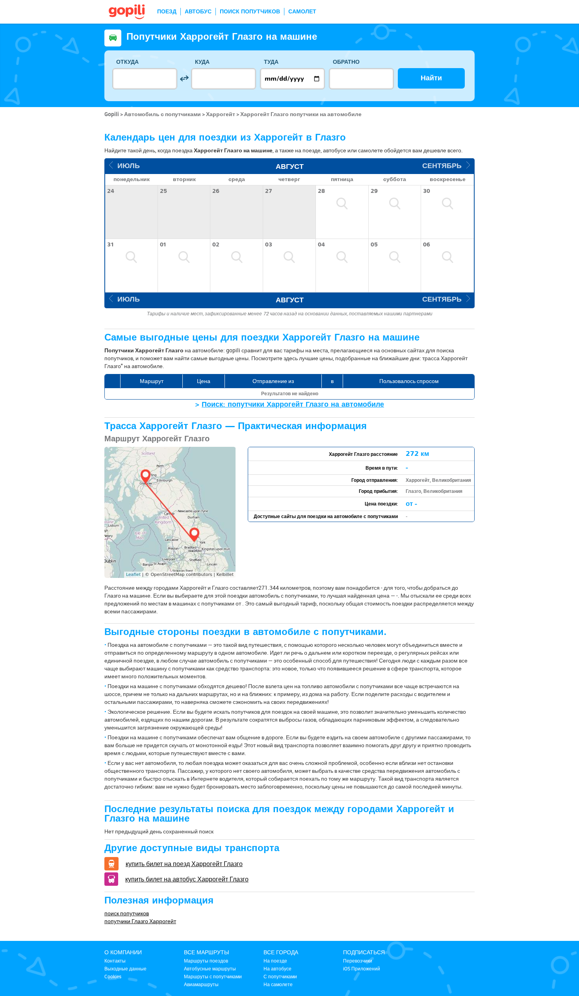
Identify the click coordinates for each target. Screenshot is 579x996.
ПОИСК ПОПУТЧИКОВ (250, 11)
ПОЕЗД (166, 11)
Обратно (346, 62)
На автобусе (277, 968)
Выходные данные (125, 968)
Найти (431, 78)
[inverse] (184, 78)
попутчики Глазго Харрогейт (140, 921)
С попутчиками (280, 976)
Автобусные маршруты (210, 968)
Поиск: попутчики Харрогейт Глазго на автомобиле (293, 404)
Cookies (112, 976)
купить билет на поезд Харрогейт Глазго (184, 863)
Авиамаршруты (201, 984)
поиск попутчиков (126, 913)
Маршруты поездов (206, 960)
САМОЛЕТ (302, 11)
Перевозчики (357, 960)
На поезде (275, 960)
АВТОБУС (198, 11)
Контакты (115, 960)
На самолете (278, 984)
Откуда (127, 62)
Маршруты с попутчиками (213, 976)
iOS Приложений (361, 968)
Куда (202, 62)
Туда (271, 62)
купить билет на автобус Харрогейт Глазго (187, 879)
